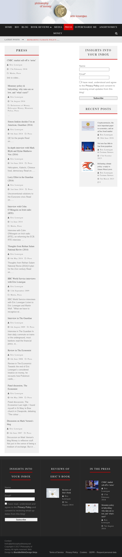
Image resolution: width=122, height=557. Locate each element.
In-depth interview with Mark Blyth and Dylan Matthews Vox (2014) (21, 151)
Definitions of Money (20, 105)
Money (57, 33)
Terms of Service (56, 552)
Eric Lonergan (16, 65)
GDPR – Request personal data (102, 552)
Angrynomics (108, 26)
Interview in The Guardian (20, 318)
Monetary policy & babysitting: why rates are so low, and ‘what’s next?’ (20, 89)
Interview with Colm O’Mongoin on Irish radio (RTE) (19, 210)
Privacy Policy (92, 85)
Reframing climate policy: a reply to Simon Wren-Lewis (58, 40)
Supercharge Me (86, 26)
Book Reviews (40, 26)
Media (58, 26)
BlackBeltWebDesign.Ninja (25, 552)
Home (8, 26)
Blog (25, 26)
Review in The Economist (19, 350)
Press (68, 26)
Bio (17, 26)
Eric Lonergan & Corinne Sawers (105, 150)
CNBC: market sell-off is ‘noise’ (21, 60)
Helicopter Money (16, 108)
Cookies (83, 552)
